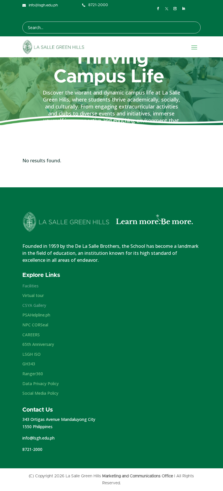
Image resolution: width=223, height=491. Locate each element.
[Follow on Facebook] (158, 9)
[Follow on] (167, 9)
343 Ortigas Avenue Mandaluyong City (58, 419)
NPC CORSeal (35, 325)
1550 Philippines (37, 426)
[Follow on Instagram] (175, 9)
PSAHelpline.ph (36, 315)
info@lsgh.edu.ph (38, 438)
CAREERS (31, 334)
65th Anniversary (38, 344)
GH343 (28, 364)
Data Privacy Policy (40, 383)
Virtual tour (33, 295)
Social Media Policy (40, 393)
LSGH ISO (31, 354)
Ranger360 (32, 373)
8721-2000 (32, 449)
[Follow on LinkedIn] (184, 9)
